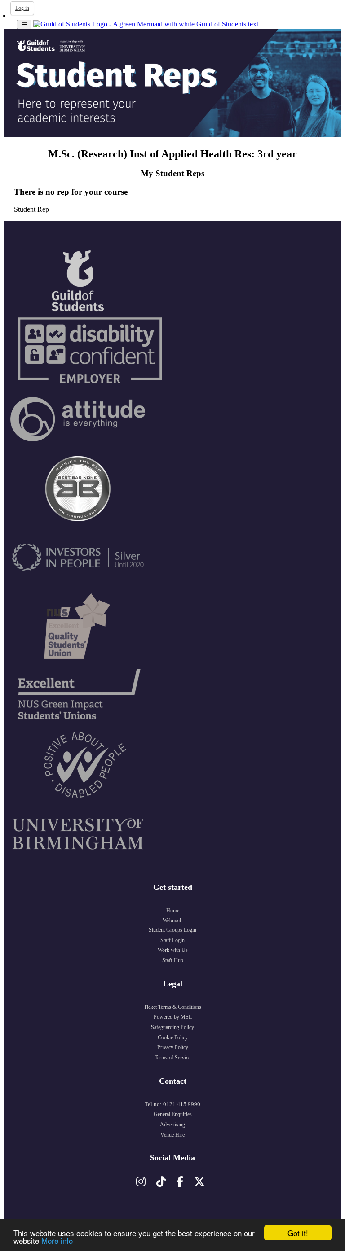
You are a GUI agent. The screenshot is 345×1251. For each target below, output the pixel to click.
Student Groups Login (172, 930)
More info (57, 1240)
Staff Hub (172, 960)
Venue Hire (172, 1135)
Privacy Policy (172, 1047)
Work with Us (173, 950)
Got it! (298, 1232)
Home (172, 910)
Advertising (172, 1124)
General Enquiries (173, 1114)
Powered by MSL (173, 1017)
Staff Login (172, 940)
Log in (22, 8)
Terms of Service (172, 1058)
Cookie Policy (173, 1037)
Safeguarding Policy (172, 1027)
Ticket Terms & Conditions (172, 1007)
